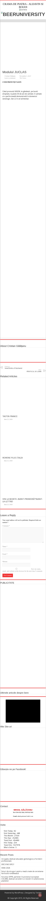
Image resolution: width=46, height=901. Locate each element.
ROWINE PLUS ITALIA (12, 458)
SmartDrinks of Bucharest (13, 367)
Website (4, 561)
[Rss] (22, 895)
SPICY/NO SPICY (7, 864)
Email (4, 554)
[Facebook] (24, 895)
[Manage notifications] (40, 895)
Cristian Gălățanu (10, 76)
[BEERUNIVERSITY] (23, 14)
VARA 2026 (5, 868)
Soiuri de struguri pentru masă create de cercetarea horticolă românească (22, 872)
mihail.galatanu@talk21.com (25, 816)
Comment (6, 526)
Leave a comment (10, 78)
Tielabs (38, 893)
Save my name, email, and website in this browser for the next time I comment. (22, 570)
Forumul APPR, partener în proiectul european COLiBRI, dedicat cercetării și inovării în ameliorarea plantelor (22, 879)
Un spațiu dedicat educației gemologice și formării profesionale (21, 860)
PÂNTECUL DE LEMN (34, 370)
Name (4, 546)
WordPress (19, 893)
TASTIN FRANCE (9, 416)
